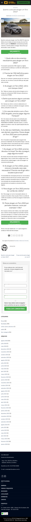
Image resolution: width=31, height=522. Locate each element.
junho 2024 (4, 396)
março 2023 (4, 438)
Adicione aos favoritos (24, 240)
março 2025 (4, 374)
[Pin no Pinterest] (19, 235)
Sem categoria (5, 332)
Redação (23, 15)
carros (17, 228)
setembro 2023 (5, 421)
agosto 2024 (4, 391)
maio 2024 (4, 399)
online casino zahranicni (7, 326)
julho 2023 (4, 427)
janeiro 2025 (4, 379)
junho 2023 (4, 430)
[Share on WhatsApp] (9, 235)
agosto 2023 (4, 424)
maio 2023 (4, 433)
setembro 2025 (5, 357)
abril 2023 (3, 435)
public (2, 329)
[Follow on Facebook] (2, 476)
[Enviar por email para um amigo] (17, 235)
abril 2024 (3, 402)
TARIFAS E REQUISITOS (7, 488)
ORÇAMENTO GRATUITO (23, 2)
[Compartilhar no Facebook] (11, 235)
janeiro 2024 (4, 410)
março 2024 (4, 405)
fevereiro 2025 (5, 377)
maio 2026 (4, 346)
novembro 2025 (5, 351)
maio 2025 (4, 368)
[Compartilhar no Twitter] (14, 235)
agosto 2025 (4, 360)
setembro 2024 (5, 388)
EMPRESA (3, 485)
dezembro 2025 (5, 349)
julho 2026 (4, 343)
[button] (2, 2)
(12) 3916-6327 (5, 454)
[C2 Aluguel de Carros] (10, 2)
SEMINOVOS (4, 496)
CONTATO (3, 499)
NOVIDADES (4, 491)
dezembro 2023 (5, 413)
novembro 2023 (5, 416)
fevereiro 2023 (5, 441)
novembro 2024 (5, 382)
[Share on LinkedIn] (22, 235)
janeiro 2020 (4, 444)
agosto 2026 (4, 340)
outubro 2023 (4, 419)
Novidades (15, 7)
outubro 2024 (4, 385)
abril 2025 (3, 371)
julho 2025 (4, 363)
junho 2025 (4, 365)
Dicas (2, 321)
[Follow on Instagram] (5, 476)
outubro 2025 (4, 354)
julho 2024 (4, 393)
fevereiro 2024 (5, 407)
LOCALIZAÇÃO (4, 494)
